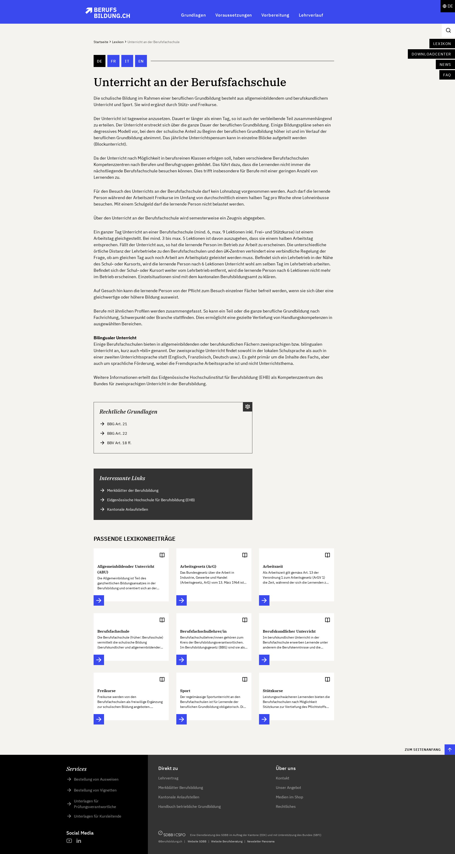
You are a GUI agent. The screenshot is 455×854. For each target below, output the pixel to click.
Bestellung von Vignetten (95, 790)
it (127, 61)
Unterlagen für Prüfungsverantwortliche (95, 804)
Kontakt (282, 778)
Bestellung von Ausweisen (96, 779)
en (141, 61)
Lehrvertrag (168, 778)
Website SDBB (197, 841)
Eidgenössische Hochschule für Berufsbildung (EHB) (151, 499)
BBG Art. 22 (117, 433)
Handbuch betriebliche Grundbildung (189, 806)
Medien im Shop (289, 797)
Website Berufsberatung (226, 841)
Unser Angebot (288, 787)
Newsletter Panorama (260, 841)
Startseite (101, 42)
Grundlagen (193, 15)
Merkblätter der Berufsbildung (132, 490)
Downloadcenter (431, 54)
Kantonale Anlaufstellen (127, 509)
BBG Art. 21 (117, 423)
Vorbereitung (275, 15)
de (99, 61)
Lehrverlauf (311, 15)
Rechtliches (286, 806)
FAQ (447, 74)
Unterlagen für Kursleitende (97, 816)
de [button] (450, 6)
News (445, 64)
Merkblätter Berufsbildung (180, 787)
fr (113, 61)
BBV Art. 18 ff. (119, 442)
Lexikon (442, 43)
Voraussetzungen (233, 15)
